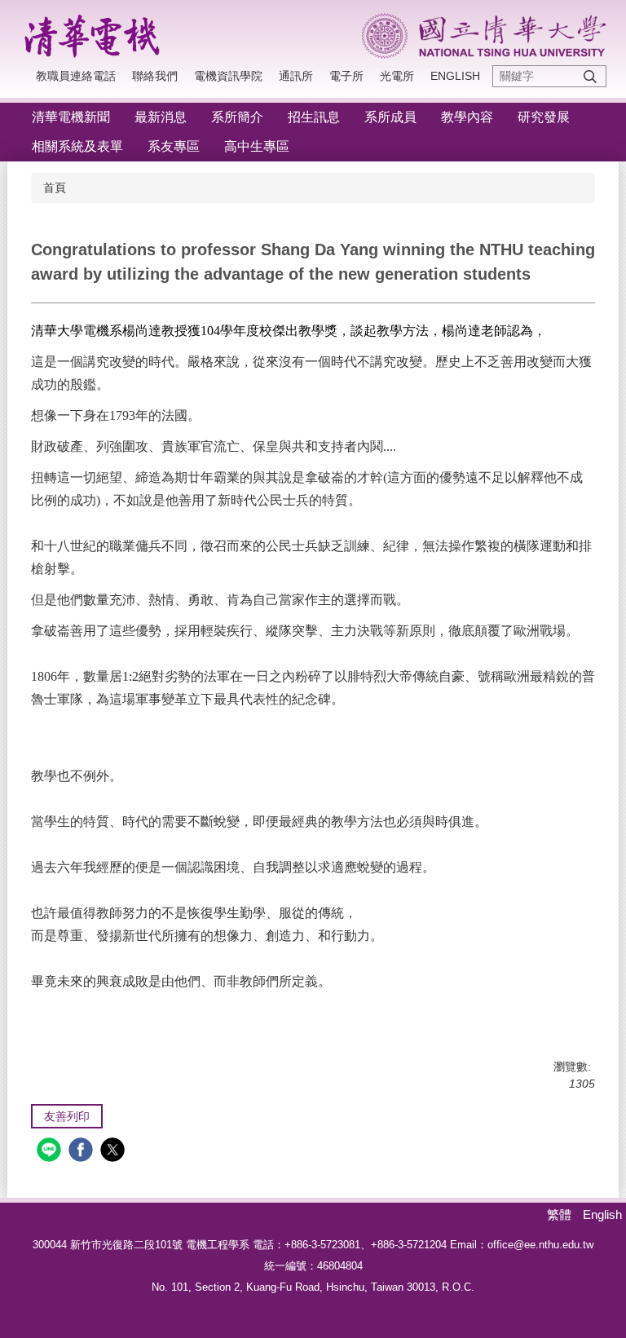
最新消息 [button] (160, 117)
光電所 (397, 75)
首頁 (54, 187)
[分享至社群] (51, 1151)
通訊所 (296, 75)
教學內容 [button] (467, 117)
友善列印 (67, 1116)
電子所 (346, 75)
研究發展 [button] (544, 117)
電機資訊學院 (228, 75)
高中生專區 (256, 146)
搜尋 (590, 76)
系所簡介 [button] (237, 117)
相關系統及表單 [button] (77, 146)
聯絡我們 (155, 75)
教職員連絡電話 (76, 75)
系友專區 (174, 146)
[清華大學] (484, 35)
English (455, 75)
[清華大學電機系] (97, 33)
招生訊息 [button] (314, 117)
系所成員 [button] (390, 117)
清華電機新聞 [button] (71, 117)
